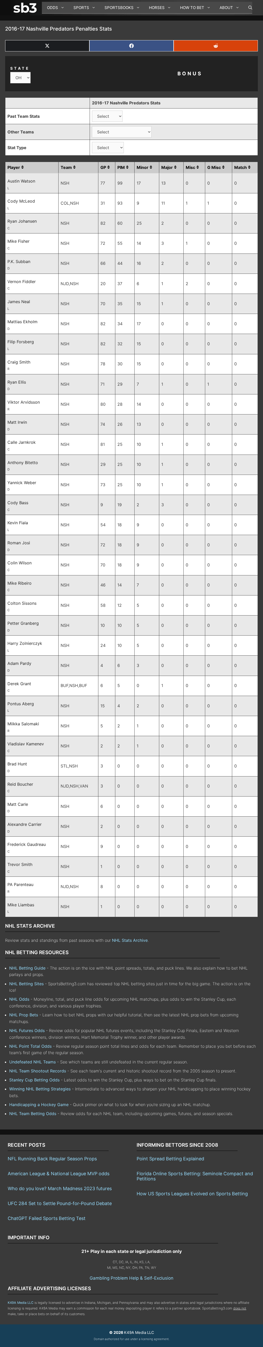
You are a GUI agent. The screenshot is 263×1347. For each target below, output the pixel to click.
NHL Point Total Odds (30, 1046)
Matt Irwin (17, 422)
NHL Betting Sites (26, 983)
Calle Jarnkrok (21, 442)
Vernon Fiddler (21, 281)
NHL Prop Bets (23, 1014)
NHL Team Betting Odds (32, 1113)
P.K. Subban (18, 261)
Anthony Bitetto (22, 462)
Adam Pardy (19, 663)
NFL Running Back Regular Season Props (52, 1158)
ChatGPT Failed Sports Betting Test (47, 1218)
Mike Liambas (20, 904)
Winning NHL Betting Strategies (40, 1088)
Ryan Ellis (16, 382)
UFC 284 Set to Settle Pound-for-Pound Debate (60, 1203)
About (226, 7)
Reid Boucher (20, 784)
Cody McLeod (21, 201)
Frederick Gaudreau (26, 844)
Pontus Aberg (20, 703)
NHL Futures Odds (27, 1030)
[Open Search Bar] (247, 8)
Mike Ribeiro (19, 583)
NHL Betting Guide (27, 968)
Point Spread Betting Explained (170, 1158)
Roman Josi (18, 542)
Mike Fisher (18, 241)
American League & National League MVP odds (58, 1173)
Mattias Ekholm (22, 321)
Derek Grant (19, 683)
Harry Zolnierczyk (24, 643)
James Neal (18, 301)
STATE (20, 68)
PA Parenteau (20, 884)
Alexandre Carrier (24, 824)
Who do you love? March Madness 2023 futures (60, 1188)
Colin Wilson (19, 562)
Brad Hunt (17, 763)
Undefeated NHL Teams (32, 1061)
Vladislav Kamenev (25, 743)
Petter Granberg (23, 623)
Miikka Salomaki (23, 723)
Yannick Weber (21, 482)
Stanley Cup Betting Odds (34, 1079)
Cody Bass (17, 502)
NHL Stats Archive (130, 940)
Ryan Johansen (22, 221)
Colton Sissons (21, 603)
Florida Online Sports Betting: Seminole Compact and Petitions (195, 1176)
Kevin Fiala (17, 522)
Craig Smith (18, 362)
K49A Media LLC (20, 1303)
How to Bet (192, 7)
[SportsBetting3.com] (26, 7)
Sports (81, 7)
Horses (157, 7)
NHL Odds (19, 999)
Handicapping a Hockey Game (39, 1104)
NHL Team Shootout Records (37, 1070)
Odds (52, 7)
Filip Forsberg (20, 341)
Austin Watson (21, 181)
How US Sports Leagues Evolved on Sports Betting (192, 1193)
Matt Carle (17, 804)
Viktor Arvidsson (23, 402)
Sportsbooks (119, 7)
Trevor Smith (19, 864)
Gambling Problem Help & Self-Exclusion (131, 1278)
